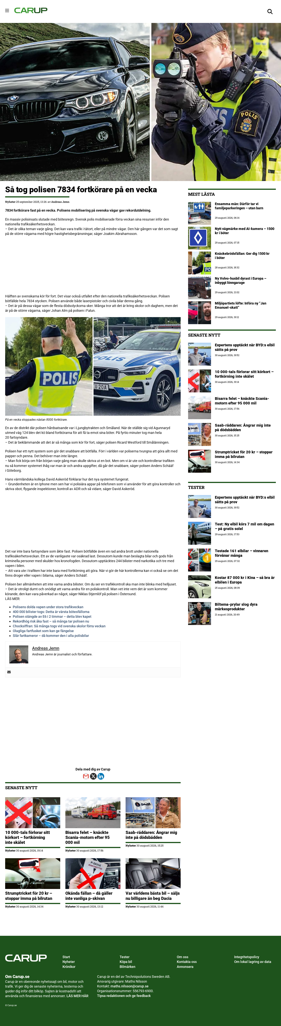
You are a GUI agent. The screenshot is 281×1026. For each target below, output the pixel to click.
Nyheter (10, 202)
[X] (93, 776)
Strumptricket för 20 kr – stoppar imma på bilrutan (29, 896)
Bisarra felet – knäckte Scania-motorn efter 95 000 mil (87, 837)
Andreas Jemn (60, 202)
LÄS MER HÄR (77, 996)
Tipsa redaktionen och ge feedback (124, 996)
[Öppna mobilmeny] (7, 10)
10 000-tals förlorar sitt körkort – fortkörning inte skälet (27, 837)
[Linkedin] (100, 776)
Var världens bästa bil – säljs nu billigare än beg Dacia (153, 896)
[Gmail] (86, 776)
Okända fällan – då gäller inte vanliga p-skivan (88, 896)
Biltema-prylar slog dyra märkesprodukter (236, 606)
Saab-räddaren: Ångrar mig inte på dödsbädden (151, 835)
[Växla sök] (270, 11)
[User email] (9, 672)
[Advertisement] (92, 267)
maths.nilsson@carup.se (129, 986)
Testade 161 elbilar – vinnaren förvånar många (241, 553)
